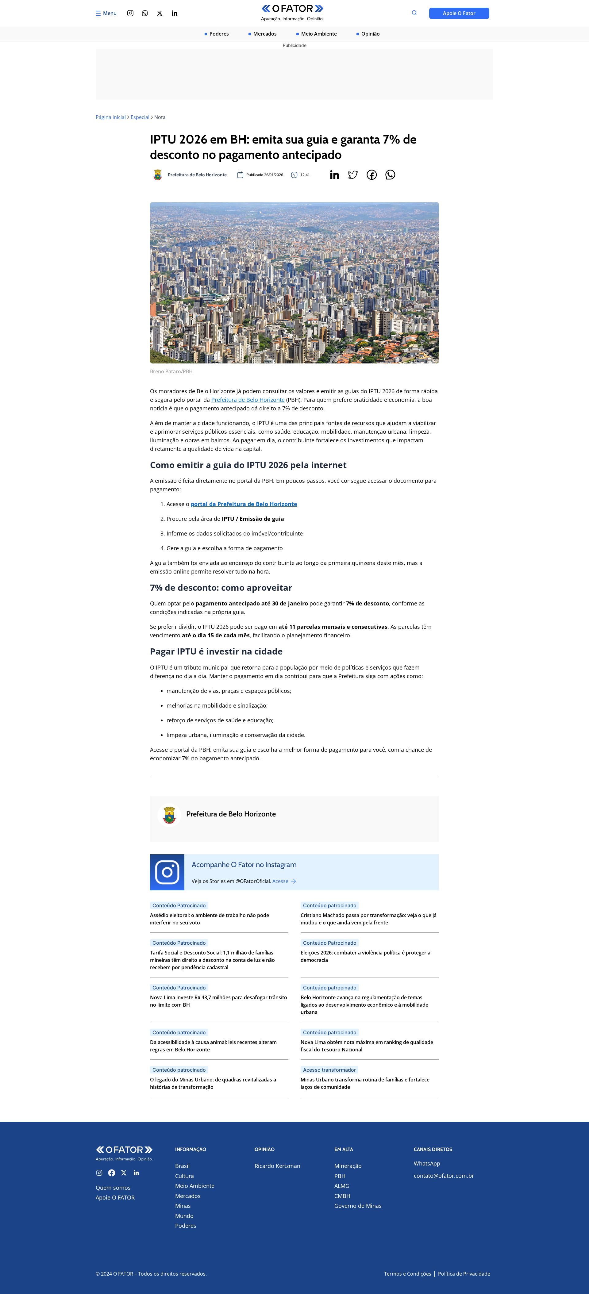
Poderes (219, 34)
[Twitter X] (160, 13)
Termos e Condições (407, 1273)
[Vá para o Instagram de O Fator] (99, 1173)
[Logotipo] (292, 13)
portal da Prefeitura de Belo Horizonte (244, 504)
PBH (339, 1176)
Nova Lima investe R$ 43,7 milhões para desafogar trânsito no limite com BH (218, 1001)
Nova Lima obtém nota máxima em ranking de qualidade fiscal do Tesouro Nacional (367, 1046)
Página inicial (111, 117)
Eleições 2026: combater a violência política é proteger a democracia (365, 956)
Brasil (182, 1165)
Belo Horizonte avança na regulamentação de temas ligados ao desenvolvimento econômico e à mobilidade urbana (364, 1005)
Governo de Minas (358, 1205)
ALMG (341, 1185)
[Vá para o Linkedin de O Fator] (136, 1173)
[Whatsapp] (145, 13)
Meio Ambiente (319, 34)
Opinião (370, 34)
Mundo (184, 1215)
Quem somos (113, 1187)
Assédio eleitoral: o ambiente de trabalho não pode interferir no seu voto (209, 919)
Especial (140, 117)
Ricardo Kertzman (277, 1165)
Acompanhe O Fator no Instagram (244, 864)
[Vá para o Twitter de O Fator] (124, 1173)
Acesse (281, 881)
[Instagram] (130, 13)
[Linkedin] (174, 13)
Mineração (348, 1165)
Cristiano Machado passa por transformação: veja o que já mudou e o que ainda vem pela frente (369, 919)
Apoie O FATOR (115, 1197)
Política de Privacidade (464, 1273)
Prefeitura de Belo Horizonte (248, 399)
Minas (183, 1205)
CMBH (342, 1196)
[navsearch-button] (414, 13)
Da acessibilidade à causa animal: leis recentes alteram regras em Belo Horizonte (213, 1046)
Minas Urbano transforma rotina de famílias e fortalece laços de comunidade (365, 1083)
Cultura (184, 1176)
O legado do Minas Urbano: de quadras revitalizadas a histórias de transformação (213, 1083)
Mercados (265, 34)
